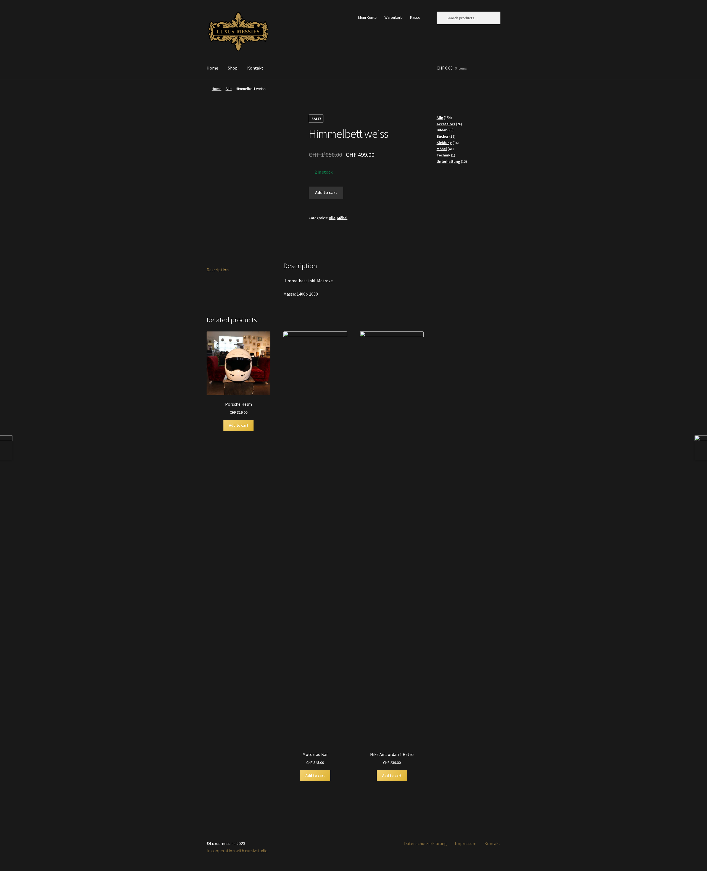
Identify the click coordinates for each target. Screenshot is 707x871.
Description (218, 269)
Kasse (415, 17)
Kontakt (255, 68)
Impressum (465, 843)
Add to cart (326, 192)
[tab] (238, 270)
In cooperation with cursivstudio (237, 850)
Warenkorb (393, 17)
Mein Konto (367, 17)
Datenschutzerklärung (425, 843)
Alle (229, 88)
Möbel (342, 217)
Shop (233, 68)
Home (212, 68)
